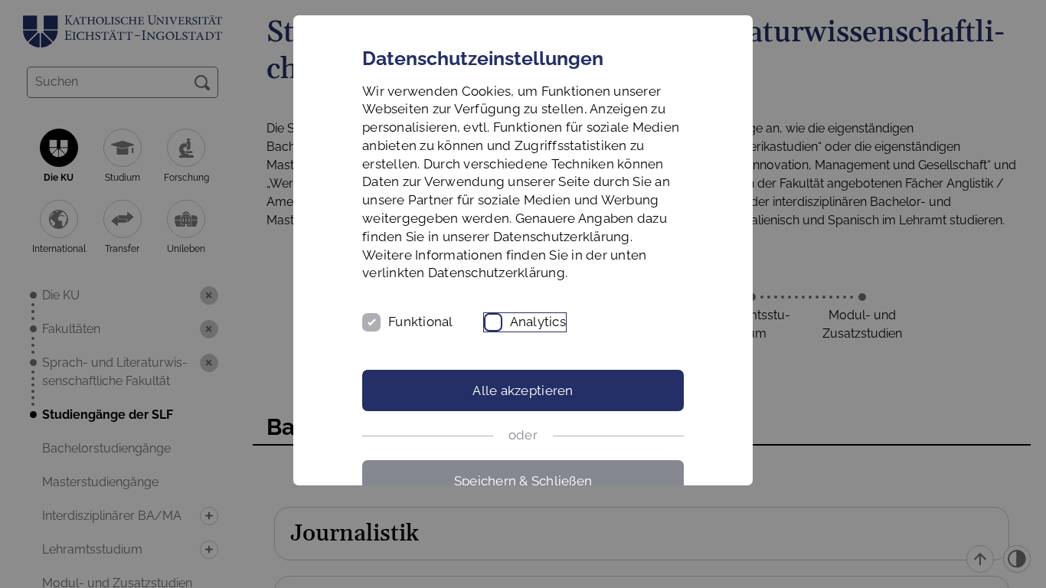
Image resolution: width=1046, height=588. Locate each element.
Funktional (420, 321)
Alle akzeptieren (522, 390)
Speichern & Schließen (523, 480)
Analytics (538, 321)
